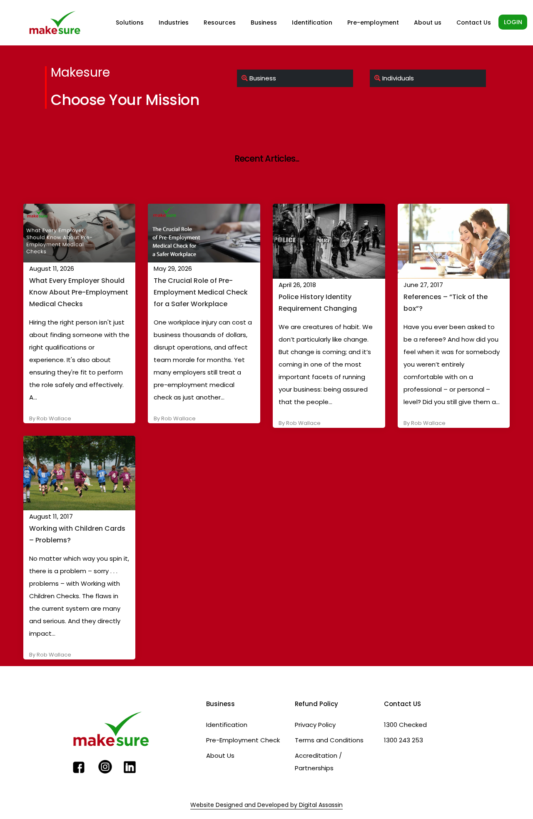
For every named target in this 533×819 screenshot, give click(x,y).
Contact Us (473, 22)
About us (427, 22)
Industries (174, 22)
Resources (220, 22)
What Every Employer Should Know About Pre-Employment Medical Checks (78, 292)
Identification (312, 22)
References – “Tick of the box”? (445, 302)
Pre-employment (373, 22)
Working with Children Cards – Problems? (77, 534)
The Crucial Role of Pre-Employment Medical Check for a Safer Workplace (201, 292)
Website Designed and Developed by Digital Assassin (266, 805)
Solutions (130, 22)
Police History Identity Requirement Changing (318, 302)
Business (264, 22)
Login (513, 22)
